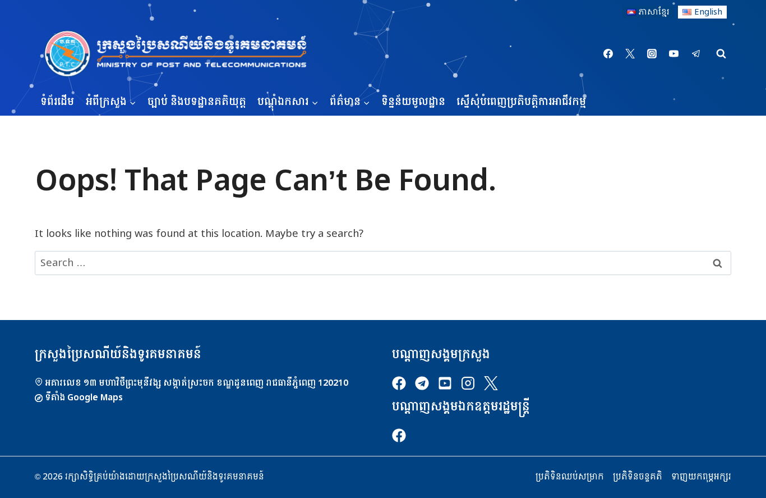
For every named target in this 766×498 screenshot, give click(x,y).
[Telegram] (695, 53)
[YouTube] (674, 53)
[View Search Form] (721, 54)
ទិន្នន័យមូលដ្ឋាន (413, 102)
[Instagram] (652, 53)
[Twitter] (630, 53)
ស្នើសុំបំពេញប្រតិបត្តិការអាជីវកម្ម (521, 102)
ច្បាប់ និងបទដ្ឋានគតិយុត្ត (196, 102)
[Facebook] (608, 53)
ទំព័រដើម (57, 102)
